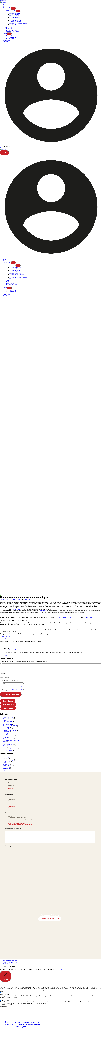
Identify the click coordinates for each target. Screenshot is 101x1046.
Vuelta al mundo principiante (10, 748)
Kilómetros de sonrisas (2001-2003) (17, 817)
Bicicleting (6, 757)
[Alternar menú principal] (4, 152)
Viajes (9, 801)
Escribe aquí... (4, 673)
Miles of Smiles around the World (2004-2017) (20, 819)
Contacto (10, 784)
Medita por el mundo (8, 738)
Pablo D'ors (6, 767)
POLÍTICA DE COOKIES (10, 961)
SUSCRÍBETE (89, 617)
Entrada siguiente (5, 638)
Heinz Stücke (6, 761)
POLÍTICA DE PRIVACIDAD (11, 962)
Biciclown (5, 758)
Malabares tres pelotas (8, 736)
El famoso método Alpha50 (10, 726)
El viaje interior (14, 599)
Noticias (10, 816)
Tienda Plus (11, 802)
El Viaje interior (42, 610)
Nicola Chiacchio (7, 765)
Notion (5, 741)
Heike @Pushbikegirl (8, 760)
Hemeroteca (11, 785)
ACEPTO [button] (55, 969)
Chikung (5, 720)
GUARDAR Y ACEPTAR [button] (7, 1004)
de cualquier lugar (17, 609)
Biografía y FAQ (12, 782)
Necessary (4, 993)
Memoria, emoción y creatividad (11, 740)
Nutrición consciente (8, 743)
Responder (6, 655)
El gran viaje (6, 727)
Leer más (61, 969)
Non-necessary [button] (3, 998)
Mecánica (5, 737)
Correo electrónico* (5, 680)
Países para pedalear (8, 744)
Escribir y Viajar (7, 728)
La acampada (6, 733)
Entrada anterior (5, 636)
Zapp (4, 770)
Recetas (5, 747)
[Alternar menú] (13, 8)
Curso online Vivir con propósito (37, 627)
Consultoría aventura (13, 798)
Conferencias (11, 799)
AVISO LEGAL (7, 963)
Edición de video (7, 724)
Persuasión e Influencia (9, 746)
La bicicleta (6, 734)
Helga (19, 599)
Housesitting (6, 731)
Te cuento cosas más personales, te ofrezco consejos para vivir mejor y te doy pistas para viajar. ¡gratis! (22, 1024)
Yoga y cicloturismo (8, 750)
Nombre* (2, 677)
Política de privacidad (17, 690)
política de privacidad (26, 686)
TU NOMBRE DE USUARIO (67, 617)
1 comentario (3, 599)
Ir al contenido (3, 0)
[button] (1, 148)
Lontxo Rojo (6, 764)
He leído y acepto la (13, 690)
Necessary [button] (2, 991)
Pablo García (6, 768)
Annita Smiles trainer (8, 717)
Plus (8, 599)
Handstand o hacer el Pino (9, 730)
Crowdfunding (6, 723)
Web (1, 683)
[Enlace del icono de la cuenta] (50, 144)
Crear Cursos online (8, 721)
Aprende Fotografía (8, 718)
